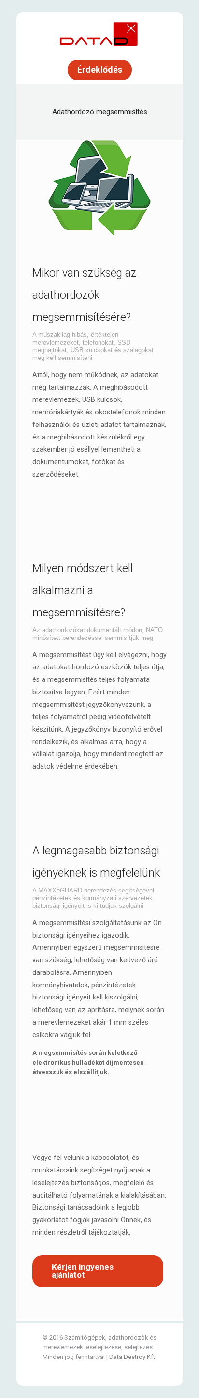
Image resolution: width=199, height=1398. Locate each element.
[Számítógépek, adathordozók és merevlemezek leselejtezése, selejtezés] (99, 33)
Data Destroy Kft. (132, 1356)
